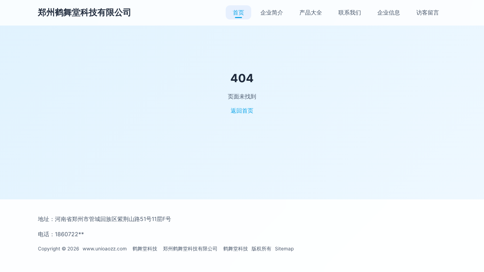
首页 (238, 12)
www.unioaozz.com (105, 248)
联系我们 (349, 12)
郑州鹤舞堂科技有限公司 (84, 12)
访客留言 (427, 12)
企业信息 (388, 12)
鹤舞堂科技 (145, 248)
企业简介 (271, 12)
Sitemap (284, 248)
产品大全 (310, 12)
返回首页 (242, 110)
